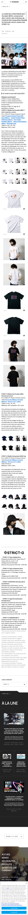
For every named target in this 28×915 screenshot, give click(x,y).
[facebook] (26, 20)
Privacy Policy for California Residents (10, 903)
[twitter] (26, 18)
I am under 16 (14, 912)
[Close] (26, 883)
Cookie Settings (14, 908)
